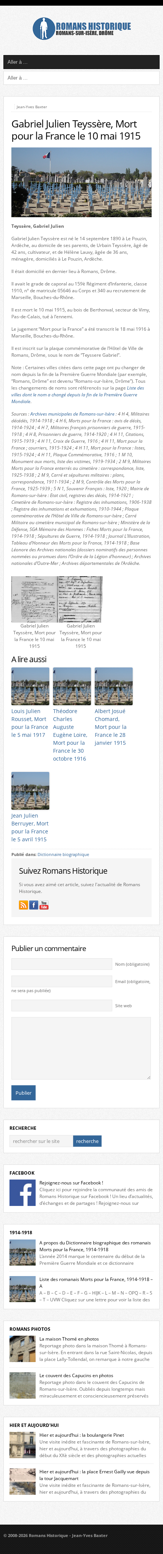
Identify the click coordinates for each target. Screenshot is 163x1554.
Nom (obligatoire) (132, 964)
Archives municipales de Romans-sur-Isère (72, 414)
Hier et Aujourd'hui (34, 1425)
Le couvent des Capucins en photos (76, 1375)
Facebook (21, 1173)
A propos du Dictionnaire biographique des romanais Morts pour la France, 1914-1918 (95, 1246)
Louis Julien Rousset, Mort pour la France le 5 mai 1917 (29, 722)
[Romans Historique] (81, 38)
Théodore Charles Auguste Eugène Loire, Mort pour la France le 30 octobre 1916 (70, 734)
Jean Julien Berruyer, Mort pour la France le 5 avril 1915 (30, 827)
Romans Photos (29, 1329)
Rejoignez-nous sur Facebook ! (71, 1183)
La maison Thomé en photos (69, 1339)
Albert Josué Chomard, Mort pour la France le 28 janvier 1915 (111, 726)
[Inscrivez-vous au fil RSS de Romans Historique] (23, 905)
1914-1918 (20, 1232)
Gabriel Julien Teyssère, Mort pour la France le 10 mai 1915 (75, 130)
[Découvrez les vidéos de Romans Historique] (44, 905)
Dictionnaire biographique (63, 854)
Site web (123, 1005)
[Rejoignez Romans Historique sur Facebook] (33, 905)
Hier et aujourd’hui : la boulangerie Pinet (81, 1435)
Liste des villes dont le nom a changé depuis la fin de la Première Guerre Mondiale (77, 395)
